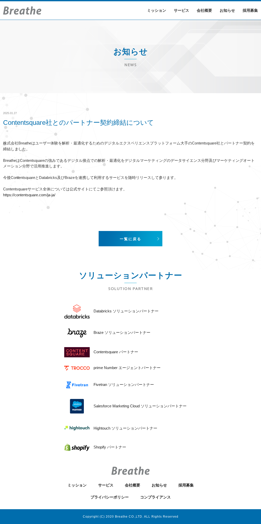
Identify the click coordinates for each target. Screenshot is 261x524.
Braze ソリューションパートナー (122, 332)
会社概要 (204, 10)
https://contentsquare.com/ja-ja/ (29, 195)
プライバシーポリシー (109, 497)
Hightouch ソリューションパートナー (125, 428)
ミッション (156, 10)
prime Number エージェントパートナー (127, 367)
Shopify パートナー (110, 447)
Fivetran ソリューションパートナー (124, 384)
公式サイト (79, 189)
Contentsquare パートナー (116, 352)
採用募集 (250, 10)
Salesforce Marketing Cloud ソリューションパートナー (140, 406)
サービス (181, 10)
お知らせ (227, 10)
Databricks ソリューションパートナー (126, 311)
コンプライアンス (155, 497)
